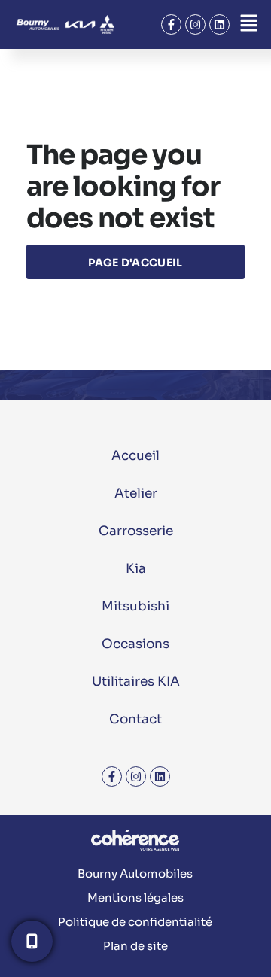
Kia (136, 569)
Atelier (135, 493)
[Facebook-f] (171, 24)
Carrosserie (136, 531)
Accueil (135, 456)
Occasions (135, 644)
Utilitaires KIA (136, 681)
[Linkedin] (219, 24)
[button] (248, 24)
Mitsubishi (135, 606)
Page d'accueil (135, 262)
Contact (135, 719)
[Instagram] (195, 24)
